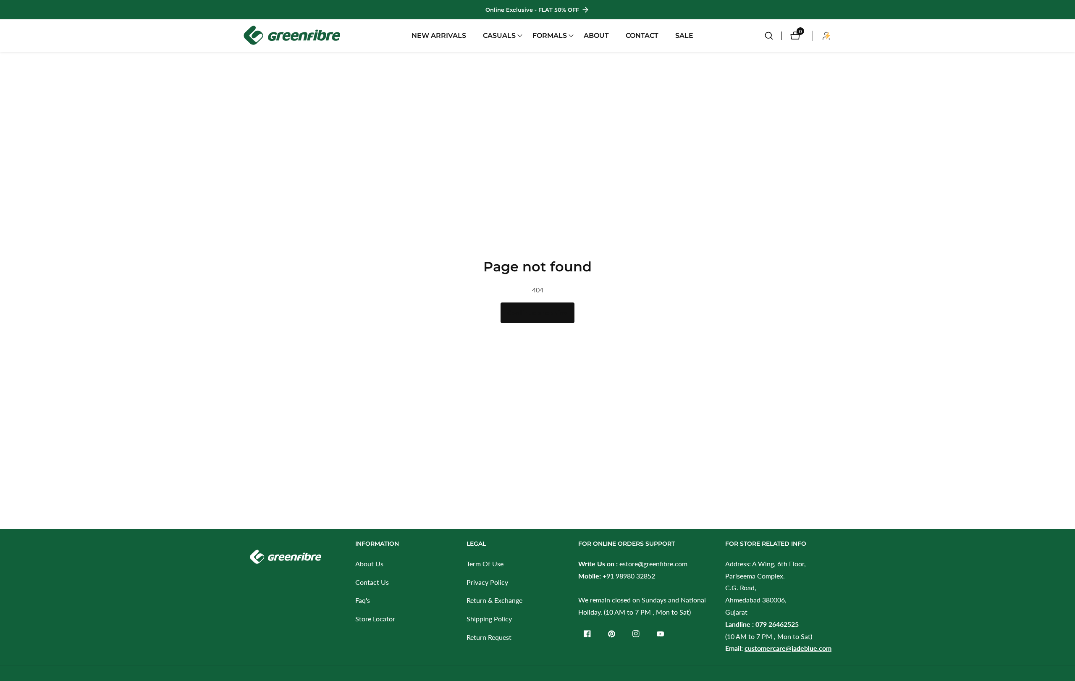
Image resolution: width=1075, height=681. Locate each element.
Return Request (489, 637)
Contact (642, 35)
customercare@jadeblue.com (788, 648)
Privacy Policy (487, 582)
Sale (684, 35)
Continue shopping (537, 312)
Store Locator (375, 619)
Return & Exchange (494, 600)
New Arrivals (439, 35)
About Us (369, 564)
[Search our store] (773, 36)
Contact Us (372, 582)
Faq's (362, 600)
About (596, 35)
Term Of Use (485, 564)
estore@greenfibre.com (653, 564)
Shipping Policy (489, 619)
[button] (499, 35)
